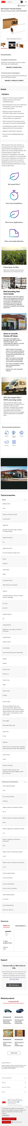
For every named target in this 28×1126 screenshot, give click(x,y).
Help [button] (3, 1092)
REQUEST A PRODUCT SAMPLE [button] (14, 80)
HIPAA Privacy (18, 1099)
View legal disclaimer (6, 54)
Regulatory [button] (6, 1087)
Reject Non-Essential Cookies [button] (9, 1118)
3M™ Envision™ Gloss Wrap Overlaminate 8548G (7, 1021)
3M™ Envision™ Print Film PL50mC (7, 942)
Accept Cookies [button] (6, 1122)
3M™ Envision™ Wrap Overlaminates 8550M (19, 1044)
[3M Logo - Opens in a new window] (3, 2)
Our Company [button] (7, 1078)
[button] (17, 1122)
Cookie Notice (5, 1115)
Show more (14, 1053)
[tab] (6, 926)
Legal (9, 1099)
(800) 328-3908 (14, 979)
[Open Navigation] (26, 2)
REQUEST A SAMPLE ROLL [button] (14, 67)
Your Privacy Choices (12, 1101)
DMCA (9, 1100)
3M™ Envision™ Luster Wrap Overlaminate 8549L (19, 1021)
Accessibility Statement (17, 1100)
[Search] (22, 2)
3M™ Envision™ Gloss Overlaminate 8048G (7, 1044)
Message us (15, 985)
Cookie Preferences (12, 1103)
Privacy (12, 1099)
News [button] (4, 1082)
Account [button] (22, 5)
